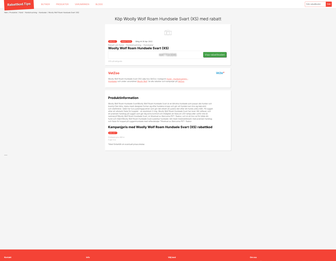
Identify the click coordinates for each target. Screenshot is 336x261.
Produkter (62, 4)
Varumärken (82, 4)
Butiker (45, 4)
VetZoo (113, 73)
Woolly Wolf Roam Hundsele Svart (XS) (138, 48)
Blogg (99, 4)
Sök (329, 4)
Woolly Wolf (142, 81)
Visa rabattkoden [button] (215, 54)
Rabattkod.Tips (19, 4)
